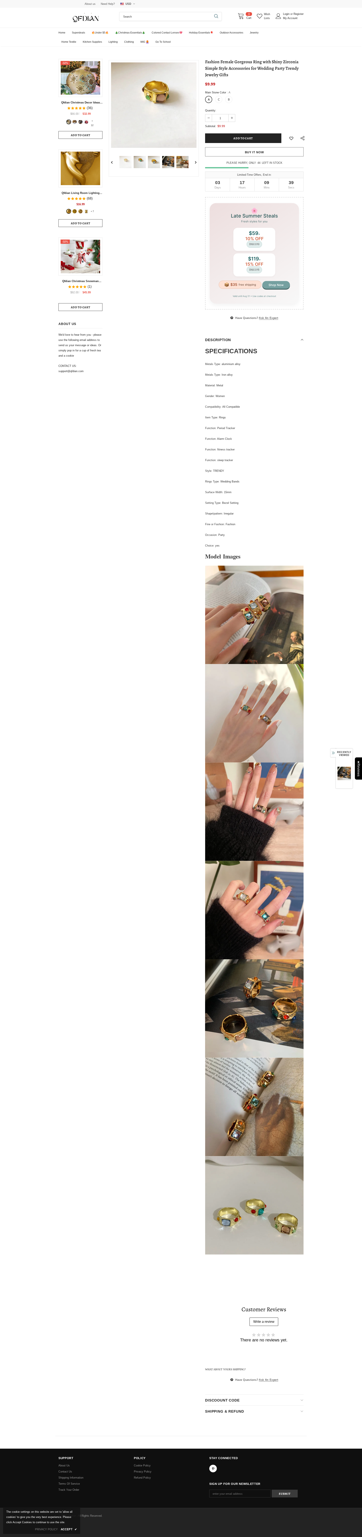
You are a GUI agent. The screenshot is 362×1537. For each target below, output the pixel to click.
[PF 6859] (80, 211)
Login (286, 13)
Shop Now (276, 285)
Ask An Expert (268, 318)
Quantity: (210, 110)
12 (92, 121)
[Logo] (85, 17)
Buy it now (254, 152)
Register (298, 13)
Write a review (263, 1321)
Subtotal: (210, 126)
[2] (74, 122)
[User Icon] (278, 16)
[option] (154, 105)
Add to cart (80, 135)
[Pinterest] (213, 1468)
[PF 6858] (69, 211)
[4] (86, 122)
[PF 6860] (74, 211)
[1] (69, 122)
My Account (290, 18)
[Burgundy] (86, 211)
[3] (80, 122)
